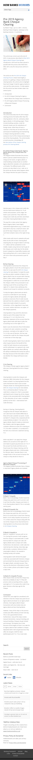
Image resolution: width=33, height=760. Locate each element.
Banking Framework (10, 751)
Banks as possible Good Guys (12, 656)
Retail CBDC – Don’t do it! (10, 670)
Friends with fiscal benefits (12, 697)
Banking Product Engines (10, 30)
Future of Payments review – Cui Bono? (14, 659)
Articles (25, 28)
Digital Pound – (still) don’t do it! (12, 662)
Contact (15, 756)
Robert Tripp (9, 28)
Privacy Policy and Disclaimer (17, 743)
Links (8, 753)
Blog (26, 751)
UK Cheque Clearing (11, 526)
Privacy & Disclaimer (18, 753)
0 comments (18, 32)
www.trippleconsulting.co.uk (11, 731)
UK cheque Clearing (12, 388)
